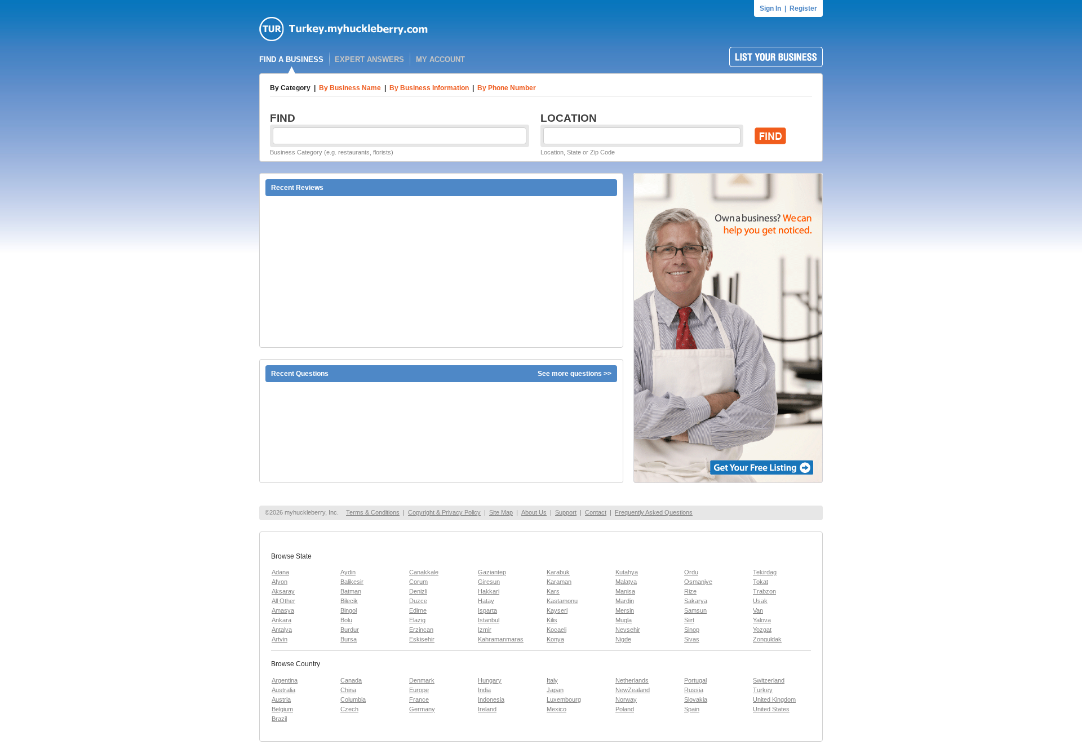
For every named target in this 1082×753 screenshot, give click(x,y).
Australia (283, 689)
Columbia (353, 699)
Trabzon (764, 591)
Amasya (283, 610)
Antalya (282, 629)
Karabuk (558, 572)
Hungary (490, 680)
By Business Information (429, 88)
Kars (553, 591)
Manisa (625, 591)
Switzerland (768, 680)
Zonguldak (767, 639)
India (484, 689)
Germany (422, 709)
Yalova (762, 620)
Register (803, 8)
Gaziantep (492, 572)
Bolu (346, 620)
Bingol (348, 610)
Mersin (624, 610)
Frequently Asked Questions (654, 512)
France (419, 699)
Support (566, 512)
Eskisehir (421, 639)
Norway (626, 699)
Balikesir (351, 581)
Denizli (418, 591)
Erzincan (421, 629)
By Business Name (350, 88)
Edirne (418, 610)
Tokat (760, 581)
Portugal (695, 680)
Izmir (484, 629)
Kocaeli (556, 629)
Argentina (285, 680)
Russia (693, 689)
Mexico (556, 709)
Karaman (559, 581)
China (348, 689)
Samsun (695, 610)
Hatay (486, 600)
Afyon (279, 581)
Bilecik (349, 600)
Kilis (552, 620)
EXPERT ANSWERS (369, 59)
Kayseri (557, 610)
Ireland (487, 709)
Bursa (348, 639)
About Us (534, 512)
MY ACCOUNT (440, 59)
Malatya (626, 581)
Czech (349, 709)
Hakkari (488, 591)
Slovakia (695, 699)
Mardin (624, 600)
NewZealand (632, 689)
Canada (351, 680)
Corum (418, 581)
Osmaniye (698, 581)
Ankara (281, 620)
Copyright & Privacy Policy (444, 512)
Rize (690, 591)
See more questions (570, 374)
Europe (419, 689)
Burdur (349, 629)
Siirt (689, 620)
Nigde (623, 639)
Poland (624, 709)
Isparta (487, 610)
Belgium (282, 709)
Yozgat (762, 629)
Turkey (763, 689)
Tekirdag (765, 572)
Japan (555, 689)
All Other (283, 600)
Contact (595, 512)
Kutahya (626, 572)
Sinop (691, 629)
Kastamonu (562, 600)
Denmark (421, 680)
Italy (552, 680)
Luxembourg (564, 699)
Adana (280, 572)
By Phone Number (506, 88)
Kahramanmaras (501, 639)
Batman (350, 591)
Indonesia (491, 699)
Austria (281, 699)
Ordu (691, 572)
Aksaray (283, 591)
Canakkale (423, 572)
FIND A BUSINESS (291, 59)
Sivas (691, 639)
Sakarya (695, 600)
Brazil (279, 718)
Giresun (489, 581)
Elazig (417, 620)
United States (771, 709)
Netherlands (632, 680)
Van (758, 610)
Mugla (623, 620)
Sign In (770, 8)
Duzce (418, 600)
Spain (691, 709)
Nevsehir (627, 629)
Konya (555, 639)
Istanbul (488, 620)
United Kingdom (774, 699)
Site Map (501, 512)
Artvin (279, 639)
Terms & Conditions (373, 512)
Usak (760, 600)
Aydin (348, 572)
